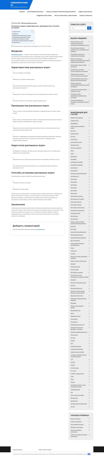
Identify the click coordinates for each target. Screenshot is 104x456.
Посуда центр (74, 335)
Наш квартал (74, 319)
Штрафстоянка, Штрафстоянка (79, 404)
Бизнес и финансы (86, 15)
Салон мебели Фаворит (77, 349)
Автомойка (73, 159)
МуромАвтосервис (75, 316)
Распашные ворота (16, 54)
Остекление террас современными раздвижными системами (78, 95)
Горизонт (73, 254)
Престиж (73, 338)
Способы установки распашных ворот (23, 40)
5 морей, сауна (75, 120)
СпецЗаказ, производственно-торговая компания (79, 355)
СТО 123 (73, 362)
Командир (73, 280)
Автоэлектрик (74, 216)
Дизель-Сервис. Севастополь (78, 261)
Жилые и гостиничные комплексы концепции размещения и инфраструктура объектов (80, 60)
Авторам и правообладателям (79, 173)
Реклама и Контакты (76, 346)
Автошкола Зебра (75, 213)
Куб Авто (73, 285)
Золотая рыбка (75, 269)
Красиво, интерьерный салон (78, 283)
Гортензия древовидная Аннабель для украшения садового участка (80, 102)
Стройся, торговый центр (77, 373)
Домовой (73, 264)
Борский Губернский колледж (78, 232)
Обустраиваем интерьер (35, 12)
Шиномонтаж (74, 398)
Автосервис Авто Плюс (77, 196)
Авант (72, 151)
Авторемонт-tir (75, 176)
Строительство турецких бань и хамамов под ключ (79, 90)
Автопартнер (74, 168)
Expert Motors (75, 134)
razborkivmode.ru (19, 3)
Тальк (72, 376)
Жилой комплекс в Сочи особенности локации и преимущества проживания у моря (80, 43)
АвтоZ (72, 153)
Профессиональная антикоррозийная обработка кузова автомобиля (80, 84)
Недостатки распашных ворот (21, 39)
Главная (22, 12)
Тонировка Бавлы (75, 389)
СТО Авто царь (75, 368)
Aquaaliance (74, 123)
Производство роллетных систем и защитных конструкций (79, 75)
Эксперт (73, 406)
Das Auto (73, 131)
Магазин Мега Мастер (76, 288)
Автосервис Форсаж (76, 202)
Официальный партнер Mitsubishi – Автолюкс (77, 328)
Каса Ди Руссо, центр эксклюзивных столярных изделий (80, 276)
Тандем (73, 382)
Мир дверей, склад (75, 310)
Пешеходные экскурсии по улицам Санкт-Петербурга (78, 55)
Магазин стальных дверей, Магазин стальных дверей (78, 292)
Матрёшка (73, 303)
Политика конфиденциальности (79, 332)
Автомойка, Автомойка (77, 162)
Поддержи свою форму (44, 15)
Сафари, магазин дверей (77, 352)
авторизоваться (40, 229)
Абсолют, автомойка (76, 148)
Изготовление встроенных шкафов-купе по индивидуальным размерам (80, 49)
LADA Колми (74, 139)
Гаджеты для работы (85, 12)
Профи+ (73, 341)
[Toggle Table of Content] (31, 31)
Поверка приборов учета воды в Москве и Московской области (79, 79)
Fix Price (73, 136)
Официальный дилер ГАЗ (77, 325)
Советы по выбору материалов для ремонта (61, 12)
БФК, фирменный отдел (77, 235)
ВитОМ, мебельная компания (78, 238)
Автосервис (74, 179)
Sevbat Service (75, 145)
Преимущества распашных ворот (21, 37)
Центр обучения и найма (77, 395)
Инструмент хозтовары (77, 272)
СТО (72, 359)
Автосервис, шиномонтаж (77, 210)
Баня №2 (73, 226)
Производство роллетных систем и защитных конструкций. (79, 70)
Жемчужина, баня (75, 267)
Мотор (72, 313)
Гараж (72, 248)
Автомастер (74, 156)
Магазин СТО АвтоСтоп (77, 296)
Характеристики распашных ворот (22, 35)
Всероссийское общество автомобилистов (77, 244)
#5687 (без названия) (77, 118)
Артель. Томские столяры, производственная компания (78, 222)
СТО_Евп (73, 371)
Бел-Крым (73, 229)
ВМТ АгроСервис (75, 240)
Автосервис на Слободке (77, 199)
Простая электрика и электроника (65, 15)
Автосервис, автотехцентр (78, 207)
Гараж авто (74, 251)
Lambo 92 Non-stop (76, 142)
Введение (15, 33)
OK (89, 454)
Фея (72, 392)
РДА (72, 343)
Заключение (16, 42)
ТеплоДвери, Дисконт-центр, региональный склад (78, 386)
